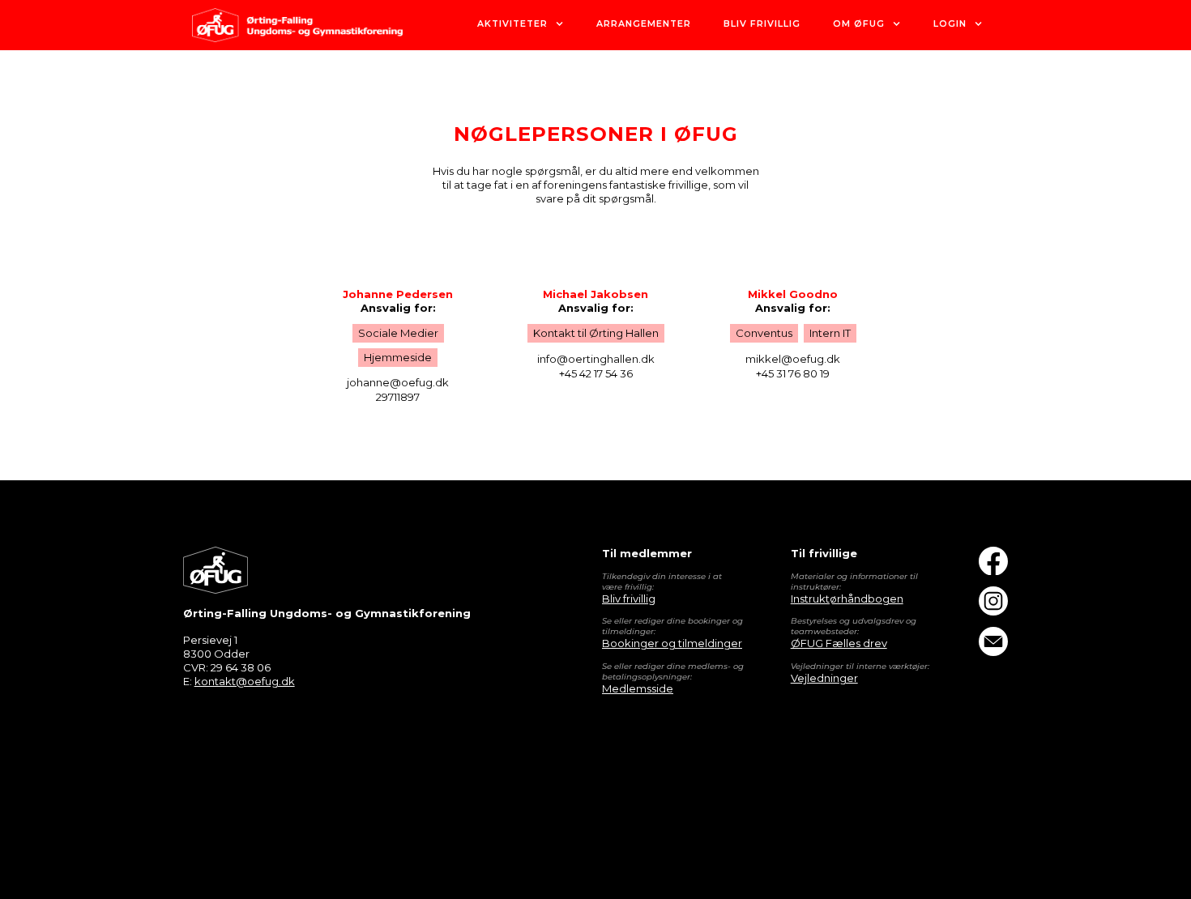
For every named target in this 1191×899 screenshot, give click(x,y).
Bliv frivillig (628, 598)
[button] (520, 25)
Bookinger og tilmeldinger (672, 643)
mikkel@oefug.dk (792, 358)
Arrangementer (643, 24)
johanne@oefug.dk (398, 382)
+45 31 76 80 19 (793, 373)
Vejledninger (824, 677)
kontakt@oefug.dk (244, 681)
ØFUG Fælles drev (839, 643)
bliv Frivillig (762, 24)
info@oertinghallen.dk (596, 358)
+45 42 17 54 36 (596, 373)
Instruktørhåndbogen (847, 598)
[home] (297, 25)
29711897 (398, 396)
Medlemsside (637, 688)
